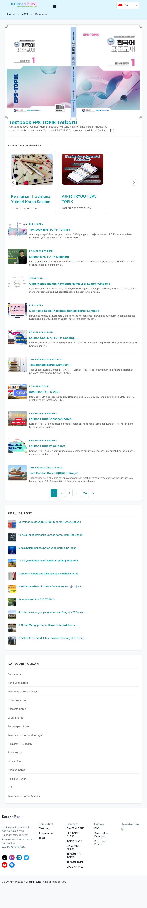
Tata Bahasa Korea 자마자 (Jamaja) (53, 473)
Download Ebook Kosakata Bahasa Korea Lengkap (64, 311)
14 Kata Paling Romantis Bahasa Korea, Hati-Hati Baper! (50, 534)
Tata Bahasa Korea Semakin (49, 365)
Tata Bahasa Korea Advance (24, 795)
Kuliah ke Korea (17, 700)
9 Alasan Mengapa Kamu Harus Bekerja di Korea (46, 625)
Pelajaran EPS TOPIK (20, 743)
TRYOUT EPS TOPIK (74, 855)
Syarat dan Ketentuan (101, 834)
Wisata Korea (15, 717)
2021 (25, 14)
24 (85, 492)
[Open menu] (55, 6)
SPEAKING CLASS (73, 847)
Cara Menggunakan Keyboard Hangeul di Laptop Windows (69, 283)
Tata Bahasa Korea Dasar (22, 691)
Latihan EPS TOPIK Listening (49, 257)
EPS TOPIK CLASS (73, 834)
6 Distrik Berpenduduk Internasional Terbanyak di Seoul (50, 638)
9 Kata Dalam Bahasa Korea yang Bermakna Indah (47, 547)
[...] (112, 130)
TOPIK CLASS (74, 841)
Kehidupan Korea (18, 682)
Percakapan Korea (18, 726)
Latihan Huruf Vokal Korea (47, 446)
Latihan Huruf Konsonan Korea (50, 419)
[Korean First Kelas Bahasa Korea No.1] (24, 6)
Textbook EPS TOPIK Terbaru (43, 122)
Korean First (15, 761)
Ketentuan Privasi (100, 842)
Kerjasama (46, 833)
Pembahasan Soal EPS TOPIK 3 (36, 599)
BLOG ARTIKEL (75, 866)
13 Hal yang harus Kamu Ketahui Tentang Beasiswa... (49, 560)
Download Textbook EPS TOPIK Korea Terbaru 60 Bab (49, 521)
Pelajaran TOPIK (17, 778)
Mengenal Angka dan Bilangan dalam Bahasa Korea (48, 573)
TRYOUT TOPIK (75, 862)
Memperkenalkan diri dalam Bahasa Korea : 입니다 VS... (50, 586)
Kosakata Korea (17, 708)
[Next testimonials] (134, 182)
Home (11, 14)
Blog (42, 838)
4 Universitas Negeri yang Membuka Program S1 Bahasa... (52, 612)
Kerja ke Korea (16, 769)
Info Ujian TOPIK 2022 (44, 392)
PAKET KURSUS (75, 828)
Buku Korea (15, 752)
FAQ (96, 828)
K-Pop (11, 787)
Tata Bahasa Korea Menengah (25, 735)
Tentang (44, 828)
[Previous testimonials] (13, 182)
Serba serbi (14, 674)
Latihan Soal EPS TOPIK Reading (51, 338)
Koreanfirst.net (33, 882)
